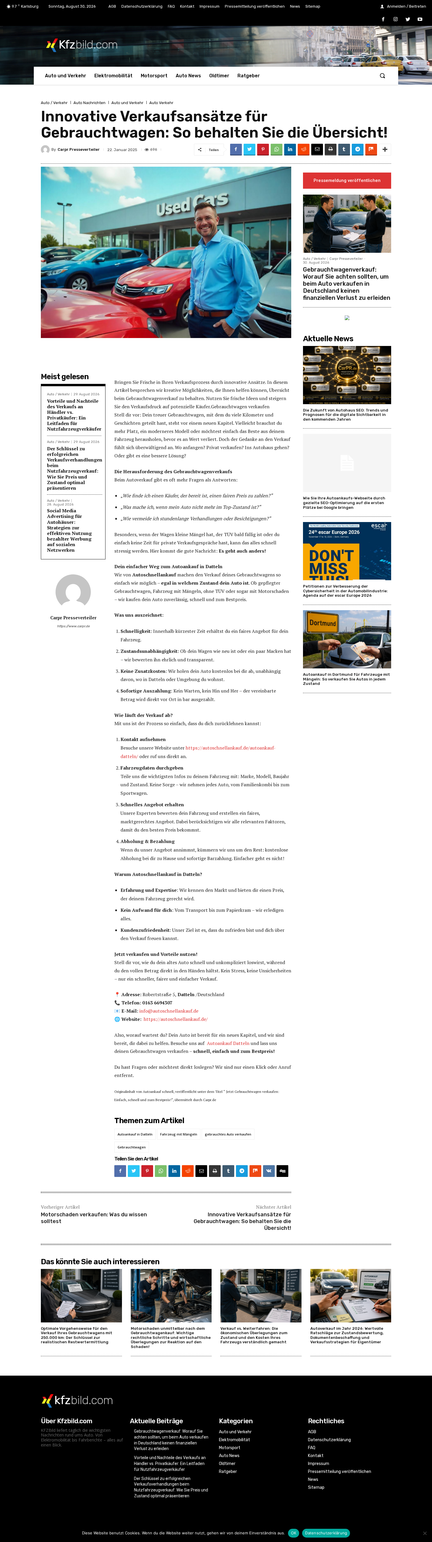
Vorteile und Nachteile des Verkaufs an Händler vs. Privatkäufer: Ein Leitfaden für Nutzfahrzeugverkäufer (74, 415)
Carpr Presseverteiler (79, 149)
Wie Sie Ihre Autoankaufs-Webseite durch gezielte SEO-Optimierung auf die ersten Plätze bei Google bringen (344, 502)
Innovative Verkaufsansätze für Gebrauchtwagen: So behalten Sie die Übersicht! (242, 1221)
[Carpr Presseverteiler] (46, 149)
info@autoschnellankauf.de (168, 1011)
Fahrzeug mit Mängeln (178, 1134)
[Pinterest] (263, 149)
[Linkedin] (290, 149)
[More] (385, 149)
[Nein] (425, 1533)
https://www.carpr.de (73, 626)
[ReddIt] (303, 149)
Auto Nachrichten (89, 103)
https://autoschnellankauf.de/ (176, 1019)
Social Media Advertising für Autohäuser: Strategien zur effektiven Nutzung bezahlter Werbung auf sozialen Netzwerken (69, 530)
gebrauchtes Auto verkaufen (228, 1134)
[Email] (317, 149)
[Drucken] (330, 149)
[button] (382, 75)
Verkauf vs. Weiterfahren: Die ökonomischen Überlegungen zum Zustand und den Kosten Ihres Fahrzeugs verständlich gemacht (253, 1335)
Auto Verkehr (161, 103)
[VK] (269, 1171)
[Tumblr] (344, 149)
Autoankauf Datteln (228, 1043)
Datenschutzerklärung (326, 1533)
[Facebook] (383, 20)
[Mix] (371, 149)
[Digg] (282, 1171)
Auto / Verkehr (54, 103)
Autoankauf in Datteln (135, 1134)
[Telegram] (358, 149)
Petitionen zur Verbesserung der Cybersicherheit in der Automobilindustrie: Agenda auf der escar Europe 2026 (345, 591)
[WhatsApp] (276, 149)
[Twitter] (408, 20)
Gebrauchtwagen (132, 1147)
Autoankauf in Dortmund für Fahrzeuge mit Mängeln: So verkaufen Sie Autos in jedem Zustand (346, 679)
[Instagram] (395, 20)
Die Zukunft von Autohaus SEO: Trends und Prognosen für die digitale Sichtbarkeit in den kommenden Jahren (345, 415)
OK (294, 1533)
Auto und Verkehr (127, 103)
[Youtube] (420, 20)
